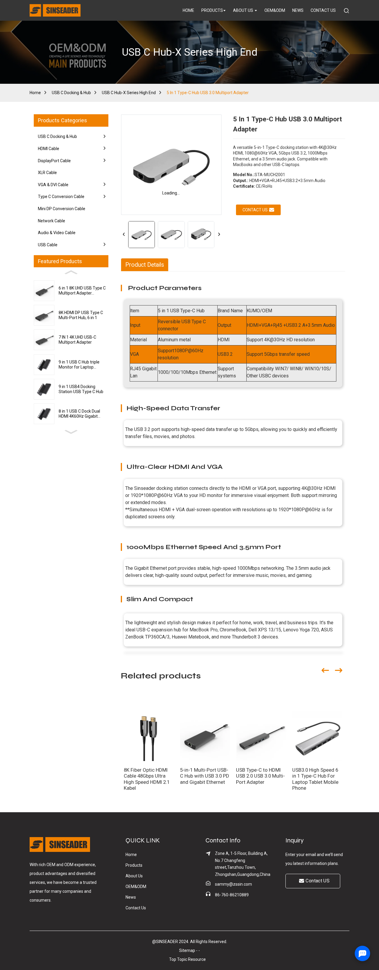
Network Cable (51, 220)
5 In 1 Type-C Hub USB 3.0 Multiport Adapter (208, 92)
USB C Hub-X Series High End (129, 92)
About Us (134, 876)
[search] (346, 10)
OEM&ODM (136, 886)
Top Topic (178, 959)
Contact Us (136, 907)
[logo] (55, 10)
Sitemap (187, 950)
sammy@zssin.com (233, 884)
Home (35, 92)
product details (144, 264)
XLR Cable (47, 172)
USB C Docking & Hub (71, 92)
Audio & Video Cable (57, 232)
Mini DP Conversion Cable (61, 208)
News (131, 897)
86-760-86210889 (232, 894)
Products (134, 865)
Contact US (318, 881)
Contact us (255, 209)
